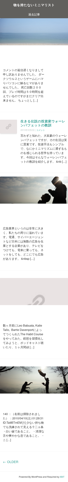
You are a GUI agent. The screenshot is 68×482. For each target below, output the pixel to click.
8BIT (62, 476)
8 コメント (21, 64)
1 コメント (22, 222)
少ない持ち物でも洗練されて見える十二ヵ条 (22, 401)
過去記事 (34, 14)
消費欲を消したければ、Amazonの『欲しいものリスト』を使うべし (23, 213)
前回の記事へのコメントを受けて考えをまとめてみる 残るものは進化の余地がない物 (22, 55)
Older (10, 461)
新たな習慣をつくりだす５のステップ (22, 312)
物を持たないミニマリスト (34, 5)
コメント (40, 129)
